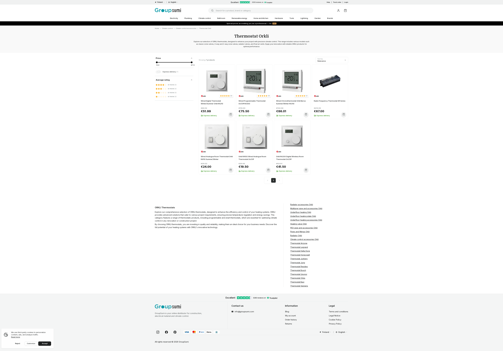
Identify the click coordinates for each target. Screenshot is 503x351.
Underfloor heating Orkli (300, 212)
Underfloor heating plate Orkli (303, 216)
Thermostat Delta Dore (300, 251)
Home (157, 28)
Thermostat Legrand (299, 247)
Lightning (304, 18)
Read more (15, 337)
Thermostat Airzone (298, 243)
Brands (330, 18)
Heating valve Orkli (298, 224)
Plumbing (188, 18)
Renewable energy (239, 18)
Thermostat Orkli (205, 28)
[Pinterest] (175, 332)
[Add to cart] (230, 114)
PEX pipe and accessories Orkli (304, 228)
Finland (160, 2)
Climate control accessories (186, 28)
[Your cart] (345, 10)
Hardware (279, 18)
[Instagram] (158, 332)
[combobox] (260, 10)
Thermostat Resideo (299, 266)
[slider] (157, 62)
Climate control (204, 18)
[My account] (338, 10)
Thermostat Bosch (298, 270)
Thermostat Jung (297, 263)
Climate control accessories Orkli (304, 239)
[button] (226, 96)
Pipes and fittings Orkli (300, 232)
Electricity (174, 18)
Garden (318, 18)
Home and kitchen (261, 18)
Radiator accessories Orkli (301, 204)
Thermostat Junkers (299, 259)
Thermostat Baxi (297, 282)
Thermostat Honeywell (300, 255)
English (173, 2)
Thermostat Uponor (298, 274)
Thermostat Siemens (299, 286)
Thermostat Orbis (297, 278)
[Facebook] (166, 332)
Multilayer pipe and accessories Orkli (306, 208)
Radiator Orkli (296, 235)
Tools (291, 18)
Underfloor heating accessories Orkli (306, 220)
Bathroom (221, 18)
